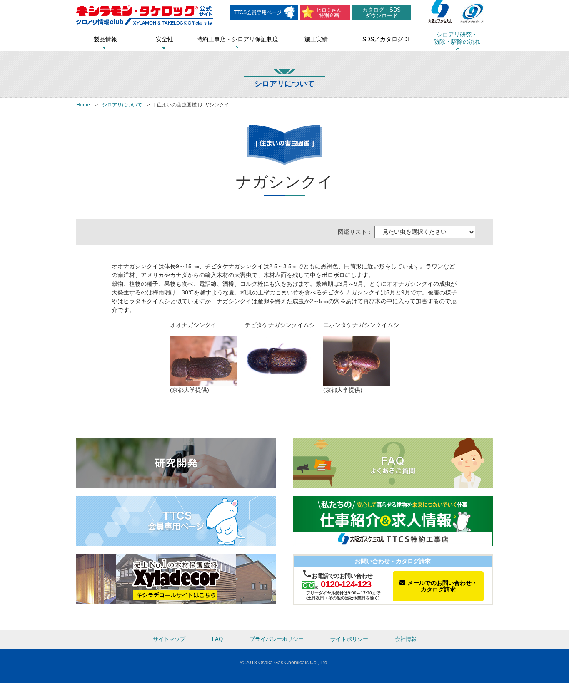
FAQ (217, 639)
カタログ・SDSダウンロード (381, 13)
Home (83, 105)
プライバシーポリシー (277, 639)
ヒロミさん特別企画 (329, 12)
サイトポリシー (349, 639)
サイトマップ (169, 639)
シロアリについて (122, 105)
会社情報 (406, 639)
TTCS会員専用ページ (258, 12)
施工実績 (316, 39)
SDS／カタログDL (386, 39)
